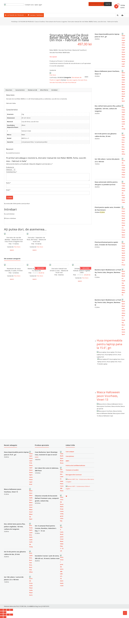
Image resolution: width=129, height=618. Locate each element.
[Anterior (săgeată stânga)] (1, 612)
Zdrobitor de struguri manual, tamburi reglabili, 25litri (81, 270)
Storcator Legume (72, 80)
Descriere (9, 90)
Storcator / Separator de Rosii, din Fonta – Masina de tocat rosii (36, 239)
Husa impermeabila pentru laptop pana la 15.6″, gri (109, 344)
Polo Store (53, 75)
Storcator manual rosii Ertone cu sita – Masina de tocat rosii (59, 270)
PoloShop (14, 21)
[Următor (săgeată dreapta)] (4, 612)
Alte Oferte (44, 90)
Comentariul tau (11, 172)
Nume (8, 183)
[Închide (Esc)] (1, 610)
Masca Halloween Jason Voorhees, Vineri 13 (108, 395)
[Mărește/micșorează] (11, 610)
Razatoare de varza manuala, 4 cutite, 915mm (14, 269)
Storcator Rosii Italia (56, 82)
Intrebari (54, 90)
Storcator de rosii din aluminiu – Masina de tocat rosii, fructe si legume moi (14, 239)
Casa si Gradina (40, 21)
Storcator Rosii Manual (69, 82)
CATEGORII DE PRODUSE (15, 15)
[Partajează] (4, 610)
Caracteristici (20, 90)
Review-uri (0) (32, 90)
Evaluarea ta (10, 167)
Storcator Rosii (82, 80)
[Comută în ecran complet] (8, 610)
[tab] (9, 90)
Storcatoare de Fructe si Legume (56, 21)
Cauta (108, 4)
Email (8, 190)
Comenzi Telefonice (36, 15)
